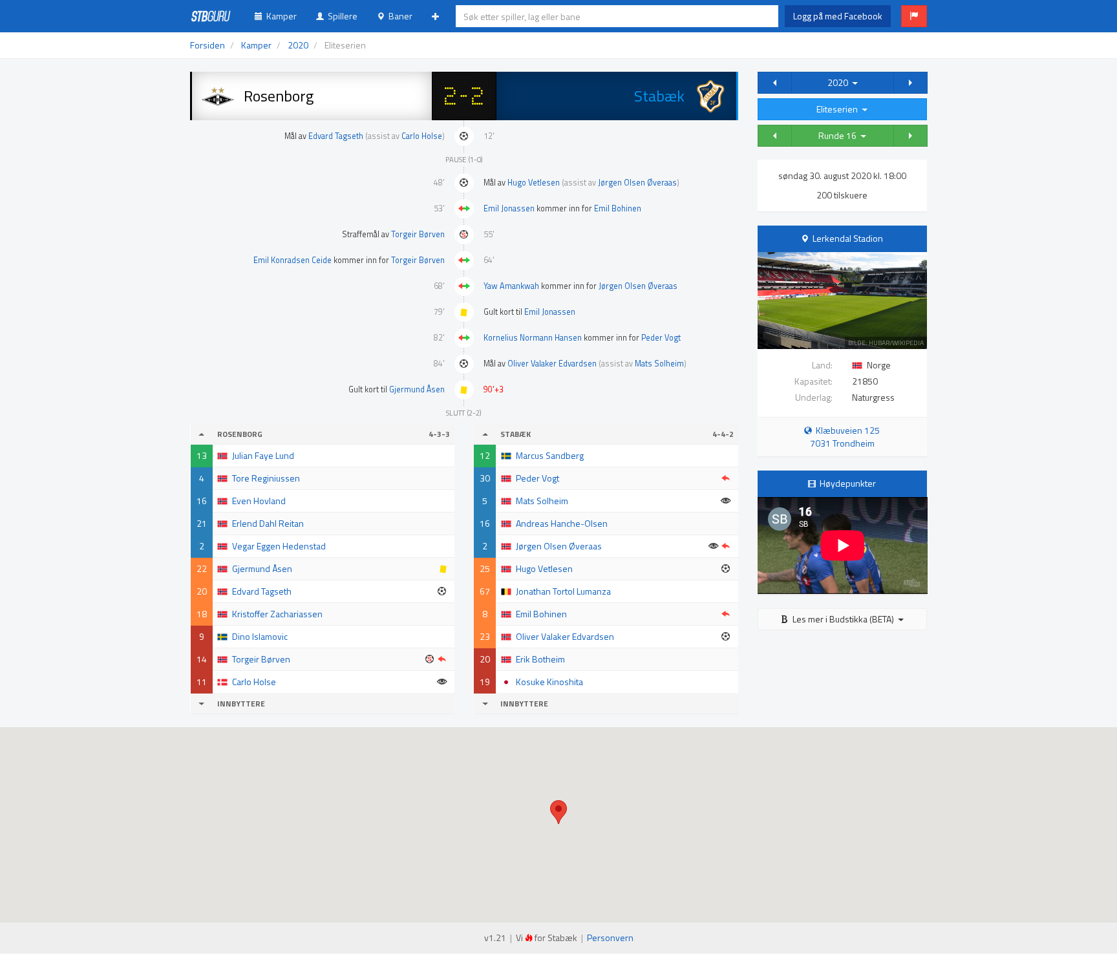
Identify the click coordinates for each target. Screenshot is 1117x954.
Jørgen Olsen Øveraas (637, 182)
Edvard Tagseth (335, 136)
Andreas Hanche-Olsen (562, 523)
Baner (398, 16)
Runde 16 (839, 135)
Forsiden (207, 45)
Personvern (610, 937)
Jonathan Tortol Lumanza (563, 591)
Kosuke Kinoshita (549, 681)
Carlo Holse (421, 136)
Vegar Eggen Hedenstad (279, 546)
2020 (839, 82)
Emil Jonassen (509, 208)
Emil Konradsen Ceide (292, 260)
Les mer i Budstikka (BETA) (843, 619)
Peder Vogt (661, 338)
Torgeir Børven (418, 234)
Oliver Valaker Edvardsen (552, 363)
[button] (914, 16)
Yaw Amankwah (511, 286)
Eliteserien (839, 109)
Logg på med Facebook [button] (837, 16)
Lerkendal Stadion (848, 238)
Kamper (279, 16)
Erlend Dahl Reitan (268, 523)
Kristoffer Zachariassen (277, 613)
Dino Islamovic (260, 636)
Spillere (340, 16)
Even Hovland (259, 500)
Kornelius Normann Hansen (533, 338)
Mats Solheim (659, 363)
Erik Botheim (540, 659)
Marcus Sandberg (550, 455)
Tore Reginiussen (266, 478)
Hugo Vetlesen (533, 182)
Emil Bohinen (617, 208)
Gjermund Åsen (417, 389)
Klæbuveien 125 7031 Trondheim (845, 436)
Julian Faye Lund (263, 455)
